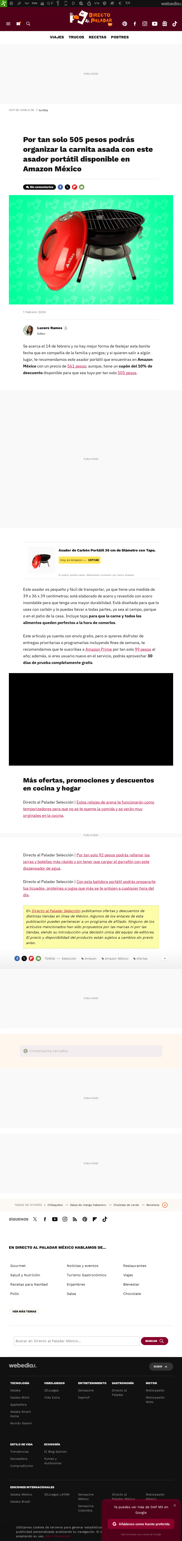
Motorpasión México (155, 1497)
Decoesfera (18, 1458)
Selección (69, 958)
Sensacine (86, 1390)
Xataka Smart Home (20, 1414)
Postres (120, 37)
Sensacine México (86, 1497)
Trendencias (19, 1451)
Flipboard (74, 187)
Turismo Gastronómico (87, 1275)
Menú (8, 23)
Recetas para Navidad (29, 1284)
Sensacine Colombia (86, 1508)
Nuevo (18, 23)
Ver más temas (24, 1311)
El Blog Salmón (55, 1451)
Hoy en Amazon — (79, 560)
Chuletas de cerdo (126, 1205)
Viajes (57, 37)
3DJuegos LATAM (56, 1494)
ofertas (141, 958)
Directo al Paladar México (123, 1497)
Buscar (28, 23)
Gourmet (18, 1266)
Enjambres (76, 1284)
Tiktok (174, 23)
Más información (58, 1536)
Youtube (154, 23)
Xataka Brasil (20, 1501)
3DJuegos (51, 1390)
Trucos (76, 37)
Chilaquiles (55, 1205)
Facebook (134, 23)
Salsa (71, 1294)
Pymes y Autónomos (52, 1461)
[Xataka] (3, 3)
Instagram (144, 23)
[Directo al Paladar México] (91, 18)
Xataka (15, 1390)
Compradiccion (21, 1466)
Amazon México (116, 958)
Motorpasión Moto (155, 1400)
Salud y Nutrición (25, 1275)
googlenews (164, 23)
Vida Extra (52, 1397)
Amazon (91, 958)
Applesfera (18, 1404)
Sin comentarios (41, 187)
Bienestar (131, 1284)
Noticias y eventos (82, 1266)
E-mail (81, 187)
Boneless (152, 1205)
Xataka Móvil (19, 1397)
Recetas (97, 37)
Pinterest (124, 23)
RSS (74, 1218)
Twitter (67, 187)
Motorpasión (155, 1390)
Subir (158, 1366)
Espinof (84, 1397)
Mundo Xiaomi (21, 1423)
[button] (52, 328)
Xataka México (21, 1494)
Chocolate (132, 1294)
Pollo (14, 1294)
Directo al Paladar (119, 1393)
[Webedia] (22, 1365)
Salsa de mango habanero (88, 1205)
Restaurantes (134, 1266)
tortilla (43, 110)
